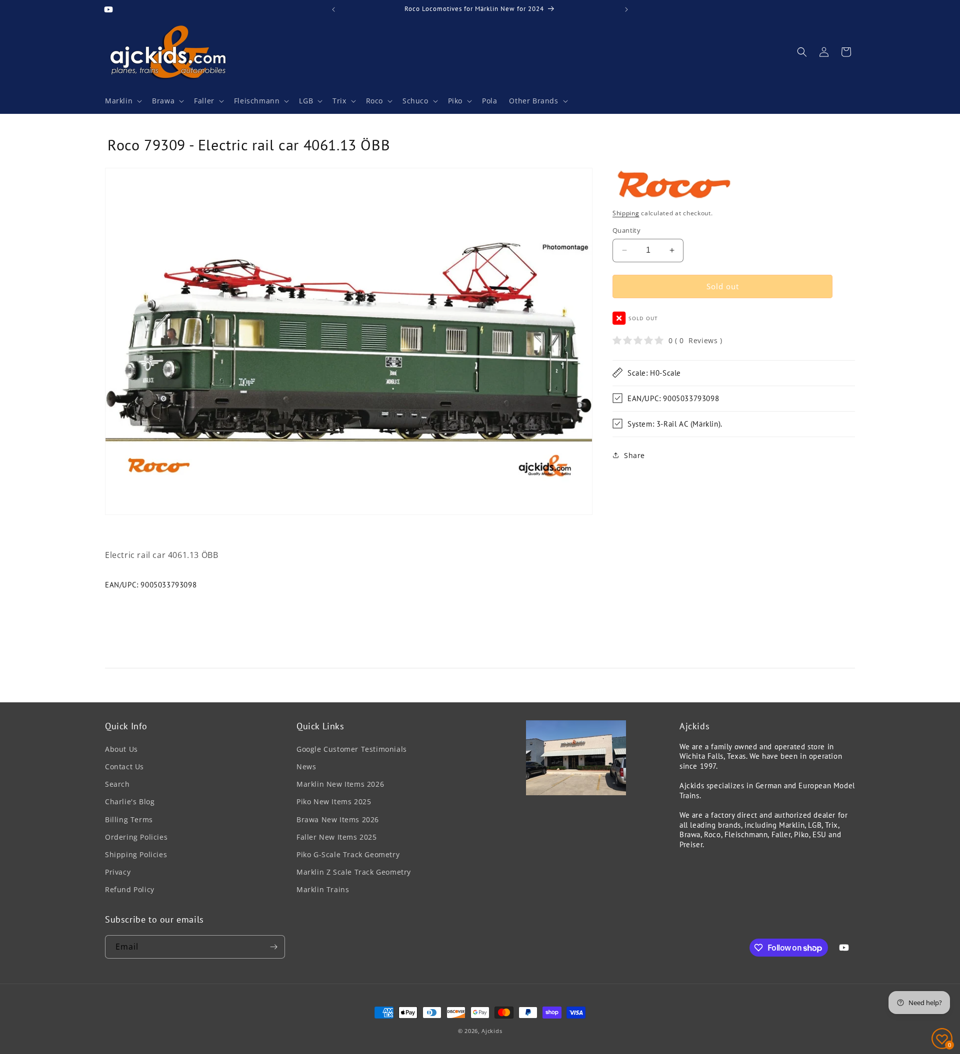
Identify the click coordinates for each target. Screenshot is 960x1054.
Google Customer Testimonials (351, 749)
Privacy (117, 872)
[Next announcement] (627, 9)
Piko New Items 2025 (333, 801)
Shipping (626, 212)
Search (117, 784)
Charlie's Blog (129, 801)
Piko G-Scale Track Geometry (348, 854)
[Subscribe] (273, 947)
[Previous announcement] (333, 9)
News (306, 766)
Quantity (626, 230)
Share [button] (634, 455)
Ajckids (492, 1031)
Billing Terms (129, 819)
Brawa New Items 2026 (337, 819)
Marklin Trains (322, 889)
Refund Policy (129, 889)
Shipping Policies (136, 854)
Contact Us (124, 766)
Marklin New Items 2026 (340, 784)
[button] (122, 100)
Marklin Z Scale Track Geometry (353, 872)
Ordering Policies (136, 837)
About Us (121, 749)
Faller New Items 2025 (336, 837)
